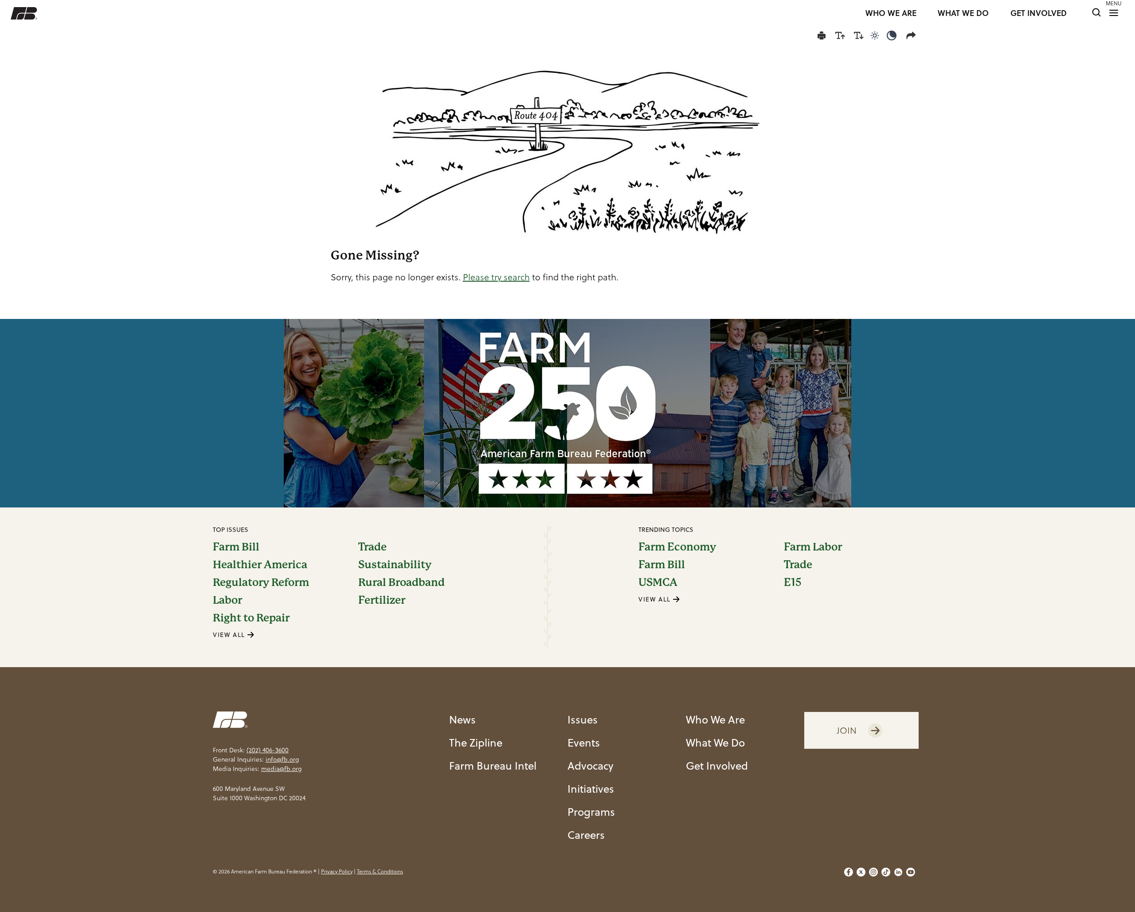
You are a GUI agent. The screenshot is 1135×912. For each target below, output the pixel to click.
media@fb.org (281, 768)
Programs (591, 811)
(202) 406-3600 (268, 750)
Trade (372, 547)
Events (584, 742)
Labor (227, 600)
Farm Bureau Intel (492, 765)
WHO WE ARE (890, 13)
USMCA (657, 582)
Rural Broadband (401, 582)
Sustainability (394, 564)
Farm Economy (677, 547)
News (462, 719)
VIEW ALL (230, 634)
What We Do (715, 742)
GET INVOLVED (1038, 13)
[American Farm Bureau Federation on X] (861, 872)
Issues (583, 719)
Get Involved (717, 765)
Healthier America (260, 564)
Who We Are (715, 719)
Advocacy (590, 765)
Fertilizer (381, 600)
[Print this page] (822, 35)
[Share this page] (913, 35)
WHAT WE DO (963, 13)
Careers (586, 834)
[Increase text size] (840, 35)
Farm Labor (813, 547)
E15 (793, 582)
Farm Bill (236, 547)
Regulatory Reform (261, 582)
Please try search (496, 277)
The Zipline (475, 742)
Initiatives (591, 788)
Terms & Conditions (380, 871)
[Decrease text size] (858, 35)
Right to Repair (251, 618)
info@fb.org (282, 759)
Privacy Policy (336, 871)
